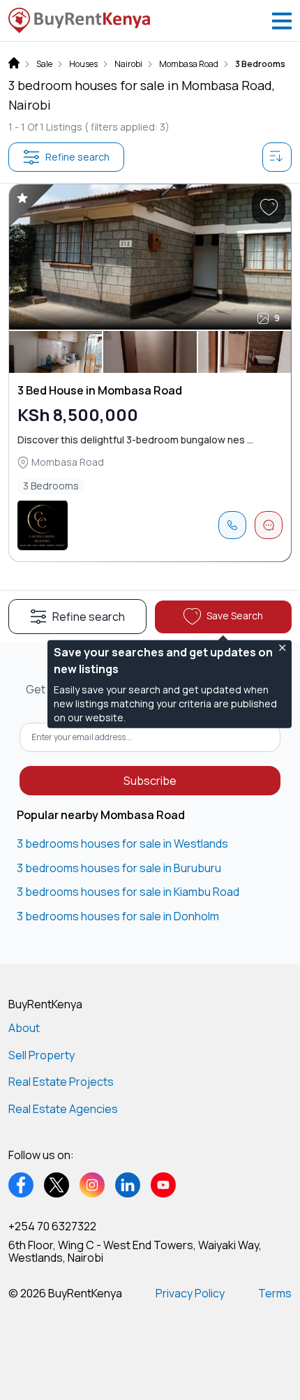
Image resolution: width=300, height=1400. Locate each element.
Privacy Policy (190, 1293)
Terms (275, 1293)
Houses (83, 64)
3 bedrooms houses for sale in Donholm (118, 916)
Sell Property (41, 1055)
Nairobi (128, 64)
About (24, 1028)
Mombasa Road (188, 64)
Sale (44, 64)
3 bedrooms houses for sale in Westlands (122, 843)
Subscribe (150, 780)
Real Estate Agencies (63, 1109)
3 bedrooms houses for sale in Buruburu (119, 868)
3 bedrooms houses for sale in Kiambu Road (128, 891)
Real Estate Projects (61, 1081)
